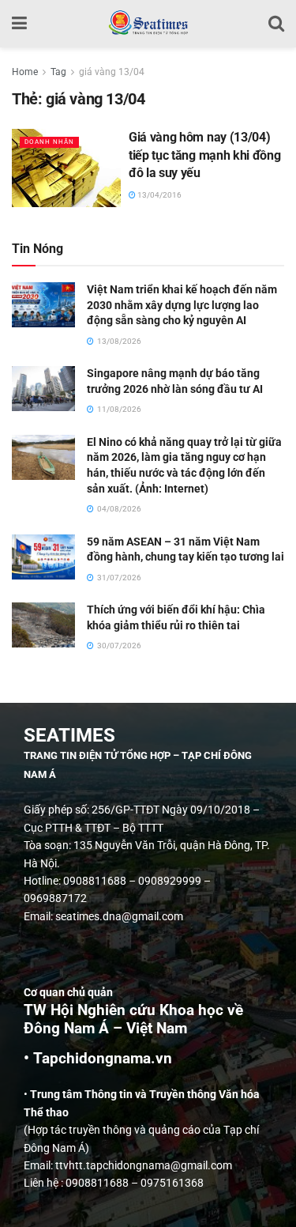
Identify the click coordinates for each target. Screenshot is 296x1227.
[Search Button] (276, 23)
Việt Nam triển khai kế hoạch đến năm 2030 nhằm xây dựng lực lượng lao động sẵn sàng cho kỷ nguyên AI (182, 305)
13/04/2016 (159, 195)
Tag (58, 71)
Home (25, 71)
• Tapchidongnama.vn (98, 1058)
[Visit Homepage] (148, 24)
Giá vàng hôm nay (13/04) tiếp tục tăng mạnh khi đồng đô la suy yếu (204, 155)
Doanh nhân (49, 141)
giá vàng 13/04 (111, 71)
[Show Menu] (19, 23)
